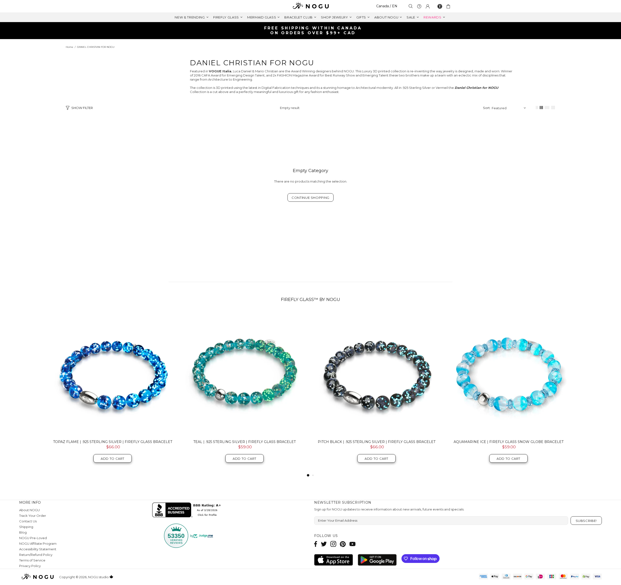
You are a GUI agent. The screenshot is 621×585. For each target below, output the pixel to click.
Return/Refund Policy (35, 555)
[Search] (410, 6)
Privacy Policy (30, 566)
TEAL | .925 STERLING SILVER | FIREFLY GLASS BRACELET (244, 442)
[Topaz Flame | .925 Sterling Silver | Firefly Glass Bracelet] (112, 373)
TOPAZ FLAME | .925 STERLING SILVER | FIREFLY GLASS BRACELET (112, 442)
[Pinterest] (343, 544)
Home (69, 47)
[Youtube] (352, 544)
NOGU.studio (310, 6)
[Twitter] (324, 544)
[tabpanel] (113, 391)
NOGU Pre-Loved (33, 538)
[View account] (427, 6)
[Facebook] (315, 544)
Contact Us (28, 521)
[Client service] (419, 6)
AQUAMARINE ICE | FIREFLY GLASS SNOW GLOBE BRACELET (509, 442)
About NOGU (29, 510)
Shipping (26, 527)
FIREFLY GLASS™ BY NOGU (310, 299)
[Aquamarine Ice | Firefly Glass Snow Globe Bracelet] (508, 373)
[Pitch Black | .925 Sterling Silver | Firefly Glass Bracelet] (376, 373)
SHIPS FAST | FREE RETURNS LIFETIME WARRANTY (312, 30)
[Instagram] (333, 544)
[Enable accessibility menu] (439, 6)
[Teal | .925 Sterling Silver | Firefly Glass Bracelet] (244, 373)
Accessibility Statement (37, 549)
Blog (23, 532)
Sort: (486, 108)
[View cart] (449, 6)
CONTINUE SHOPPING (310, 198)
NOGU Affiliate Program (38, 543)
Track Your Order (32, 516)
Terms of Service (32, 560)
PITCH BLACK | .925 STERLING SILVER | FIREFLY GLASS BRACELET (376, 442)
